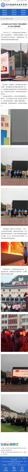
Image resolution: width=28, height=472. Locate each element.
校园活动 (23, 12)
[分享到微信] (17, 444)
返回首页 (18, 0)
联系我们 (25, 0)
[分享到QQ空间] (5, 444)
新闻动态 (23, 10)
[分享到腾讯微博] (11, 444)
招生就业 (14, 12)
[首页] (13, 7)
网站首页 (4, 10)
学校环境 (14, 14)
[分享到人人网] (14, 444)
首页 (4, 18)
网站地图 (22, 0)
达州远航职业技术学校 (18, 32)
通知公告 (4, 12)
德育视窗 (4, 14)
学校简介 (14, 10)
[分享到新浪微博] (8, 444)
